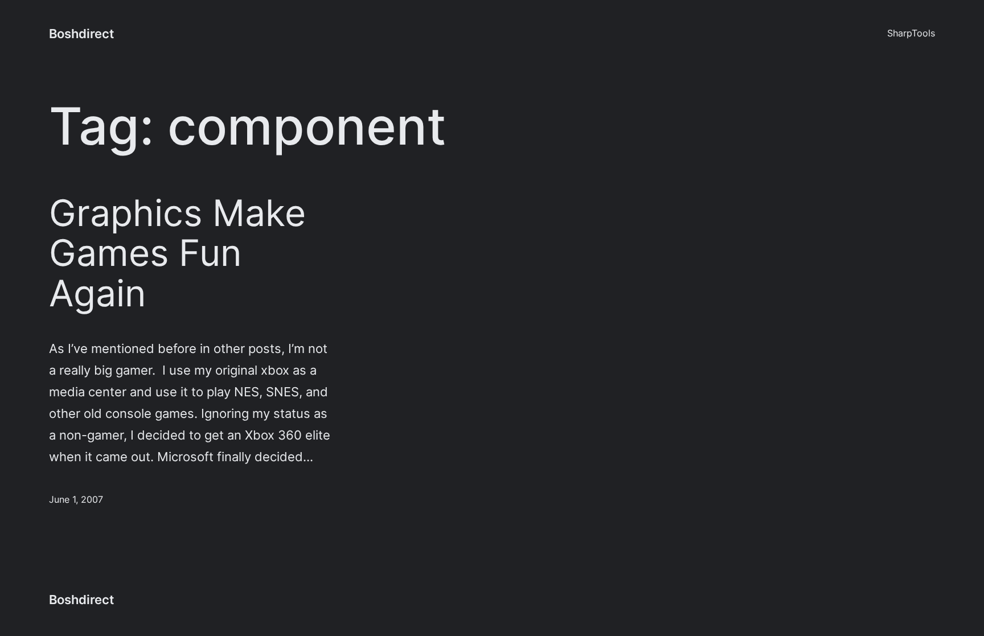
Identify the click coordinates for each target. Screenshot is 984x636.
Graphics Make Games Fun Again (177, 253)
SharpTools (911, 33)
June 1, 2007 (76, 499)
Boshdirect (81, 33)
